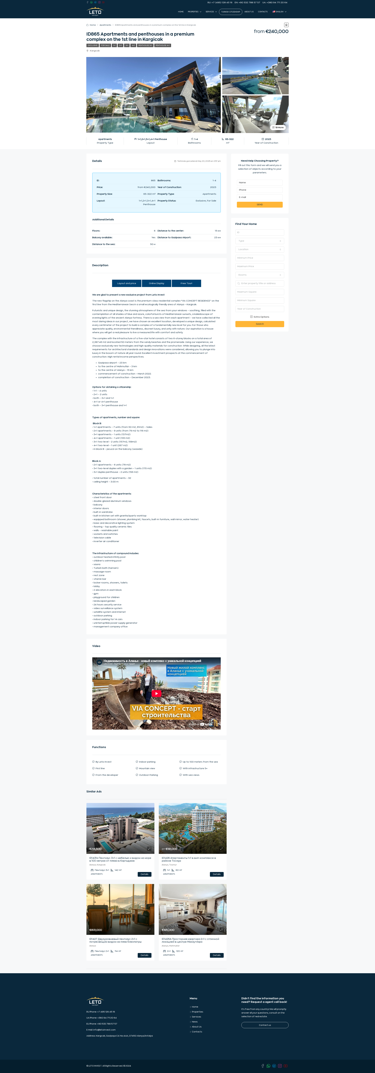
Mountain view (147, 768)
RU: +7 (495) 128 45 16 (220, 2)
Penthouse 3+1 (145, 45)
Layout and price (126, 283)
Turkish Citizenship (230, 12)
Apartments (105, 25)
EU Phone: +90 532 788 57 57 (101, 1024)
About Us (249, 12)
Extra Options (261, 317)
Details (144, 874)
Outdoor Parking (148, 775)
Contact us (265, 1025)
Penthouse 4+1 (163, 45)
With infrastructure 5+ (195, 768)
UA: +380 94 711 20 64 (274, 2)
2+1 (120, 45)
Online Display (156, 283)
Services (210, 12)
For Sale (105, 45)
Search (260, 324)
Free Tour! (186, 283)
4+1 (133, 45)
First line (100, 768)
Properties (193, 12)
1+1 (114, 45)
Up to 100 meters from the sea (200, 762)
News (195, 1022)
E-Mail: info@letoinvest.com (101, 1030)
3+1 (127, 45)
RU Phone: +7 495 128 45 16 (100, 1012)
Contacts (262, 12)
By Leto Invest (103, 762)
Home (181, 12)
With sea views (191, 775)
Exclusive (92, 45)
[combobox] (259, 241)
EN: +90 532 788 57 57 (247, 2)
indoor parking (147, 762)
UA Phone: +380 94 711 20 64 (101, 1018)
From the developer (107, 775)
